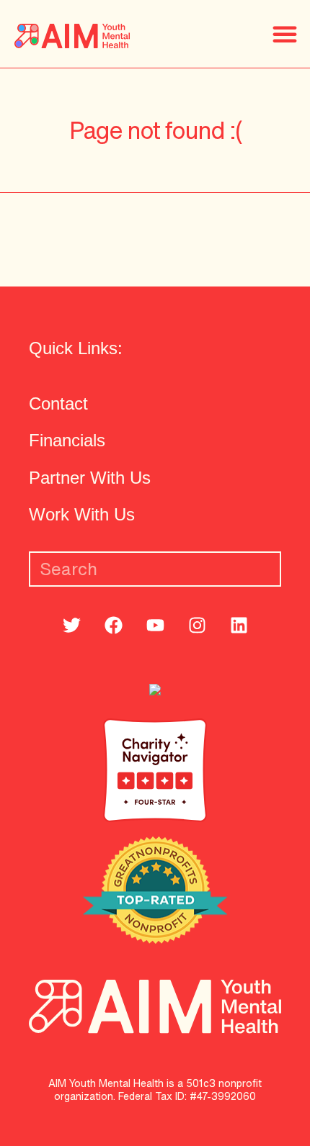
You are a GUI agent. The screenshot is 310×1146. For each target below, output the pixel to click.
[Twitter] (72, 625)
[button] (284, 33)
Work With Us (82, 514)
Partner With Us (90, 477)
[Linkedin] (239, 625)
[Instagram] (198, 625)
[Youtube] (156, 625)
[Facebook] (114, 625)
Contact (58, 403)
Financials (67, 440)
